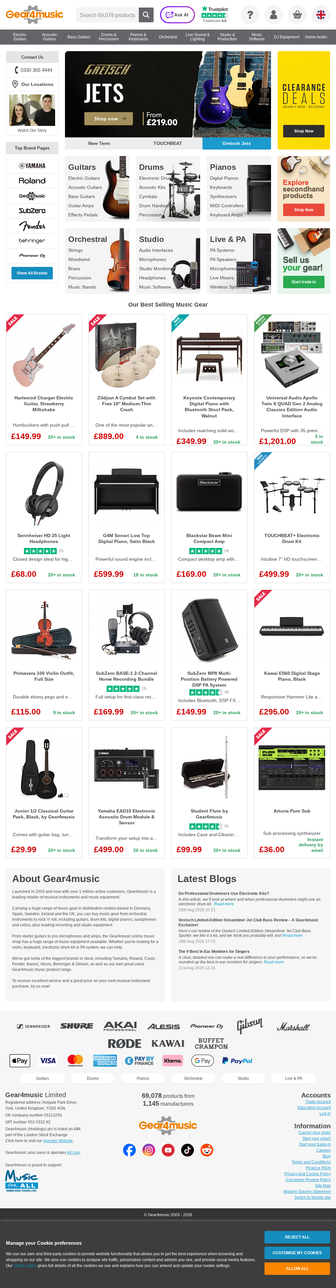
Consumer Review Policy (308, 1179)
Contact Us (32, 57)
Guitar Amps (81, 205)
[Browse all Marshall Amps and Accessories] (298, 1026)
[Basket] (297, 15)
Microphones (152, 259)
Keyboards (221, 187)
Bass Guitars (81, 196)
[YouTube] (168, 1154)
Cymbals (148, 196)
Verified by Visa (272, 1061)
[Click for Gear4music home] (34, 14)
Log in (325, 1113)
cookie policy (25, 1265)
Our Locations (37, 84)
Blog (327, 1156)
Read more (224, 904)
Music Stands (82, 287)
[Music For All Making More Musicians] (21, 1181)
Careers (323, 1150)
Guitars (82, 167)
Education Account (314, 1107)
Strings (75, 250)
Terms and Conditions (311, 1162)
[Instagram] (148, 1154)
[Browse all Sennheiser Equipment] (38, 1026)
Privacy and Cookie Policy (307, 1174)
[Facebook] (129, 1154)
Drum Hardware (155, 205)
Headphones (152, 277)
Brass (74, 268)
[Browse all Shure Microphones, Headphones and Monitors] (81, 1026)
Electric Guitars (84, 178)
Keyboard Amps (226, 214)
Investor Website (58, 1140)
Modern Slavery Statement (307, 1191)
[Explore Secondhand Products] (304, 189)
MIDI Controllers (227, 205)
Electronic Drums (157, 178)
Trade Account (318, 1101)
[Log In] (274, 15)
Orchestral (87, 239)
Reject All (297, 1237)
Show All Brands (32, 273)
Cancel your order (315, 1132)
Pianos (223, 167)
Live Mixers (222, 277)
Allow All (297, 1268)
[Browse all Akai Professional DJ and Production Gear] (124, 1026)
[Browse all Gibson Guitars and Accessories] (254, 1026)
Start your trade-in (315, 1144)
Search (146, 15)
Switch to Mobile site (312, 1197)
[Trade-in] (304, 261)
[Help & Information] (250, 15)
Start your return (316, 1138)
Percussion (150, 214)
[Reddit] (206, 1154)
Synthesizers (223, 196)
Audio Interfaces (156, 250)
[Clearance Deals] (304, 100)
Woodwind (79, 259)
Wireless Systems (228, 287)
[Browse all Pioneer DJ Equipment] (211, 1026)
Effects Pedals (83, 214)
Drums (151, 167)
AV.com (73, 1152)
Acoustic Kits (152, 187)
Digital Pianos (224, 178)
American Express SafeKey (305, 1061)
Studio (151, 239)
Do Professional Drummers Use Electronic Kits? (223, 893)
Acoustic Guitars (85, 187)
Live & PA (228, 239)
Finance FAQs (318, 1168)
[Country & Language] (321, 15)
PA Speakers (223, 259)
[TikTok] (187, 1154)
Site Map (323, 1185)
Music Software (155, 287)
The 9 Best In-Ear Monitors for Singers (214, 951)
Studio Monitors (155, 268)
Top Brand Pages (32, 148)
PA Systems (222, 250)
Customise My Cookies (297, 1253)
